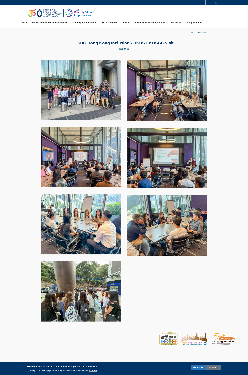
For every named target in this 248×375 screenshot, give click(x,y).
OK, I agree (198, 367)
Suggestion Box (195, 22)
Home (192, 33)
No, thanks (214, 367)
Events (126, 22)
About (24, 22)
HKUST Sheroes (110, 22)
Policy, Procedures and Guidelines (49, 22)
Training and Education (84, 22)
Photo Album (202, 33)
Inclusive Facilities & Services (150, 22)
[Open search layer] (209, 22)
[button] (209, 2)
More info (93, 371)
